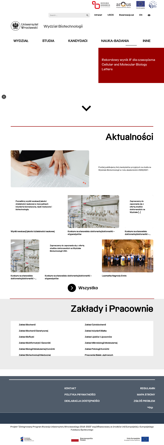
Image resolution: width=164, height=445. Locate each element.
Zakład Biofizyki (26, 337)
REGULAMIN (147, 388)
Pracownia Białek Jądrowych (99, 355)
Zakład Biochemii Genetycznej (33, 331)
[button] (4, 97)
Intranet (98, 15)
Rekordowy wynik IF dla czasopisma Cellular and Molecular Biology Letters (128, 65)
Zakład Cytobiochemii (95, 325)
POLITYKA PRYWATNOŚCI (79, 395)
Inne (147, 41)
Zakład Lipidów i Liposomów (98, 337)
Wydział (20, 41)
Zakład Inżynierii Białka (96, 331)
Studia (48, 41)
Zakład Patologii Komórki (97, 349)
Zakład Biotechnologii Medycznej (35, 355)
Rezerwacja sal (126, 15)
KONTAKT (70, 388)
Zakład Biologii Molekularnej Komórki (37, 349)
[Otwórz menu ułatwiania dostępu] (150, 15)
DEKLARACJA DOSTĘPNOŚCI (82, 401)
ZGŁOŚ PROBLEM (144, 401)
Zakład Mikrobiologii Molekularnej (101, 343)
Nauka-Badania (115, 41)
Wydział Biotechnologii (63, 26)
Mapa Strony (146, 395)
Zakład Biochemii (27, 325)
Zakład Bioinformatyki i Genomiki (35, 343)
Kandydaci (77, 41)
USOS (111, 15)
